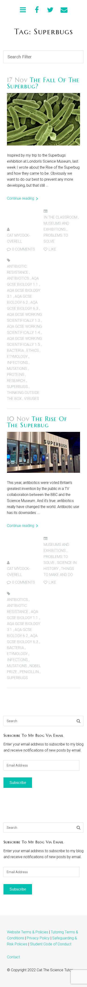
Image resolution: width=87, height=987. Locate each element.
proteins (15, 374)
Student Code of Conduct (50, 944)
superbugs (17, 386)
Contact (13, 957)
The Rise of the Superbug (37, 422)
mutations (17, 368)
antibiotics (18, 278)
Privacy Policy (38, 938)
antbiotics (17, 599)
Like (52, 249)
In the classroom (60, 217)
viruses (31, 398)
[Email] (64, 9)
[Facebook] (36, 9)
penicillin (29, 672)
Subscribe (18, 783)
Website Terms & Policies (27, 932)
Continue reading (21, 198)
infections (17, 362)
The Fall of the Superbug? (43, 83)
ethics (32, 350)
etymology (17, 356)
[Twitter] (50, 9)
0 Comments (23, 249)
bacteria (15, 350)
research (16, 380)
